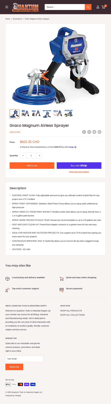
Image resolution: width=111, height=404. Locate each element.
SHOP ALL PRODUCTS (71, 310)
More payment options (79, 172)
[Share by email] (99, 132)
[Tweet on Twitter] (94, 132)
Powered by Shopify (13, 396)
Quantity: (14, 155)
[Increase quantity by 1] (39, 155)
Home (7, 19)
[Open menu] (6, 7)
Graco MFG (15, 132)
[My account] (98, 7)
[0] (103, 7)
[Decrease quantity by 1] (23, 155)
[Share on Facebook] (84, 132)
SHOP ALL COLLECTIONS (72, 315)
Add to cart (32, 165)
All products (17, 19)
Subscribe (14, 367)
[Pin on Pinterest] (89, 132)
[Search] (88, 7)
